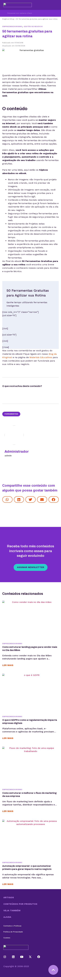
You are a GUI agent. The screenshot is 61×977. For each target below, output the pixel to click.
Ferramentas (11, 414)
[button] (7, 499)
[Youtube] (21, 956)
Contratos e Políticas (12, 926)
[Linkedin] (13, 956)
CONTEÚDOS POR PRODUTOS (20, 904)
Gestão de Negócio (33, 26)
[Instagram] (4, 956)
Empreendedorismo (12, 26)
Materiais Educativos (41, 357)
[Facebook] (38, 956)
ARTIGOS (8, 897)
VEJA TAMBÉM (11, 910)
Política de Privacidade (13, 932)
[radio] (50, 386)
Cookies (6, 938)
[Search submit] (3, 13)
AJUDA (7, 917)
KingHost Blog (8, 19)
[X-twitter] (30, 956)
